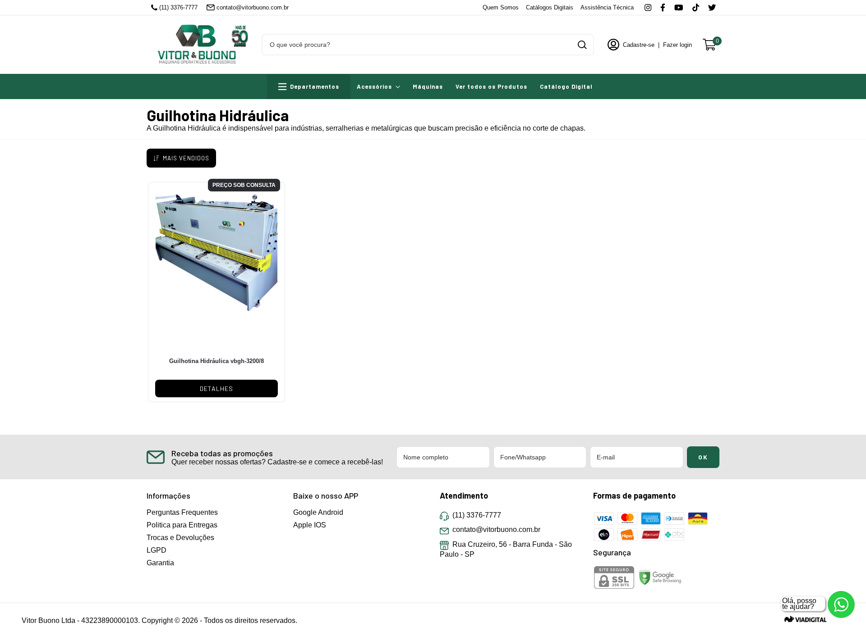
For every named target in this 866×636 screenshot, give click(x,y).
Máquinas (428, 86)
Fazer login (677, 44)
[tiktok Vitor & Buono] (696, 7)
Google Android (318, 512)
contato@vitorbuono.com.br (252, 7)
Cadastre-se (638, 44)
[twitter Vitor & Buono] (712, 7)
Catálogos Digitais (549, 7)
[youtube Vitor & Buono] (678, 7)
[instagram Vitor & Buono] (648, 7)
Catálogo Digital (566, 86)
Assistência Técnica (607, 7)
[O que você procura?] (582, 45)
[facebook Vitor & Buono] (663, 7)
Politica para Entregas (182, 525)
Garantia (160, 563)
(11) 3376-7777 (178, 7)
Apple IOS (309, 525)
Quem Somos (501, 7)
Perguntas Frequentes (182, 512)
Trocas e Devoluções (180, 537)
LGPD (156, 550)
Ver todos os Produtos (491, 86)
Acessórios (374, 86)
